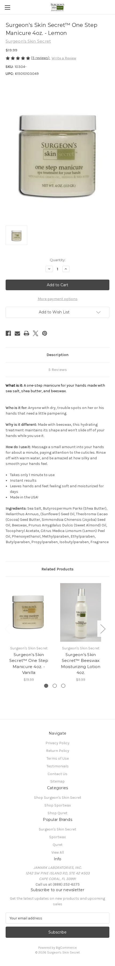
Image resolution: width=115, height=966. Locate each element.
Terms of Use (58, 758)
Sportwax (57, 837)
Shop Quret (57, 813)
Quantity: (58, 260)
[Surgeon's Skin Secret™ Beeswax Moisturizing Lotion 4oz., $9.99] (80, 612)
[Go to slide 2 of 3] (55, 686)
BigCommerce (66, 947)
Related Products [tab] (57, 569)
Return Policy (57, 750)
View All (57, 852)
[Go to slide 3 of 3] (63, 686)
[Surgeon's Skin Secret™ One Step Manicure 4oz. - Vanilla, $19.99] (28, 612)
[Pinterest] (44, 333)
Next (102, 629)
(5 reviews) (40, 58)
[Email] (17, 333)
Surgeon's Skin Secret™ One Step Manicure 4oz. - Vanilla (28, 663)
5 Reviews (57, 369)
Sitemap (57, 781)
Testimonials (58, 766)
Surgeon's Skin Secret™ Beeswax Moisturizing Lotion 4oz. (81, 663)
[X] (35, 333)
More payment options (58, 299)
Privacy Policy (57, 743)
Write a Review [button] (64, 58)
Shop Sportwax (57, 805)
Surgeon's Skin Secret (57, 829)
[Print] (26, 333)
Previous (7, 629)
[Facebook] (8, 333)
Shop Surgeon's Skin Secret (57, 797)
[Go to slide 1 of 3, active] (46, 686)
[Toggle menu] (7, 7)
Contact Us (57, 774)
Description (57, 354)
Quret (58, 844)
